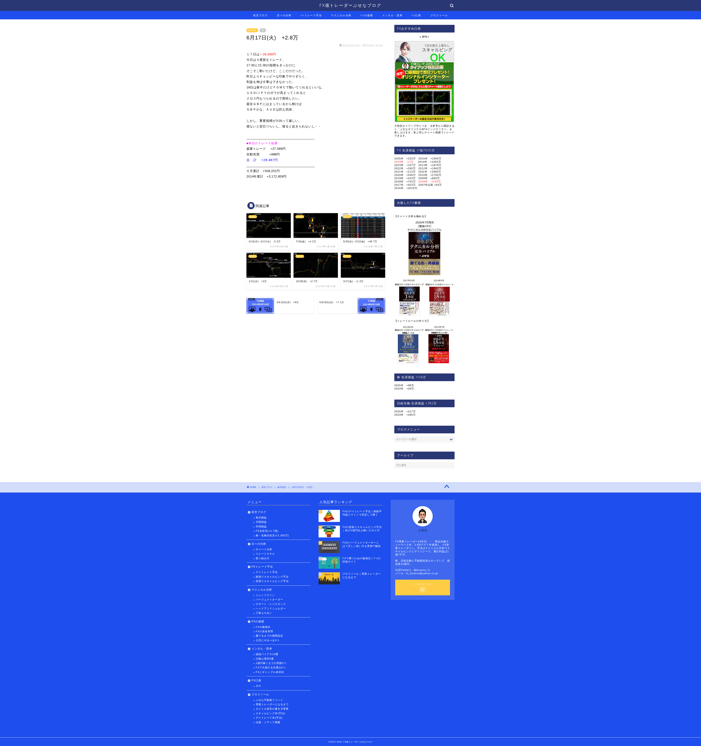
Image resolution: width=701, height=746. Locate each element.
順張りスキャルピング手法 (272, 576)
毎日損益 (261, 517)
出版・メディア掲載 (268, 722)
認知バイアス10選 (267, 654)
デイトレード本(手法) (269, 717)
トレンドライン (265, 595)
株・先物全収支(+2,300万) (272, 535)
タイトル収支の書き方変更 (272, 708)
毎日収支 (252, 30)
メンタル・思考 (392, 15)
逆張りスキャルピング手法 (272, 581)
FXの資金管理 (264, 631)
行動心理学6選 (265, 658)
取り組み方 (262, 558)
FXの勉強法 (263, 627)
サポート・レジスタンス (271, 604)
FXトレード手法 (311, 15)
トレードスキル (265, 553)
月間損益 (261, 522)
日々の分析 (284, 15)
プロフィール (439, 15)
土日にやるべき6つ (267, 640)
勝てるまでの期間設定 (269, 635)
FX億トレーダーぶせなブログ (350, 5)
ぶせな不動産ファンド (269, 700)
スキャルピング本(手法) (270, 713)
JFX (258, 686)
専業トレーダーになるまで (272, 704)
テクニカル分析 (341, 15)
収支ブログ (260, 15)
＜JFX (423, 36)
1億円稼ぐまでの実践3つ (271, 663)
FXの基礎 (367, 15)
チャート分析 (264, 549)
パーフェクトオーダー (269, 599)
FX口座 (416, 15)
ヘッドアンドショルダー (271, 608)
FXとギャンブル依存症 (270, 672)
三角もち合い (264, 613)
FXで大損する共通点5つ (271, 667)
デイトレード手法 (267, 572)
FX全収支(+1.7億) (267, 531)
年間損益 (261, 526)
